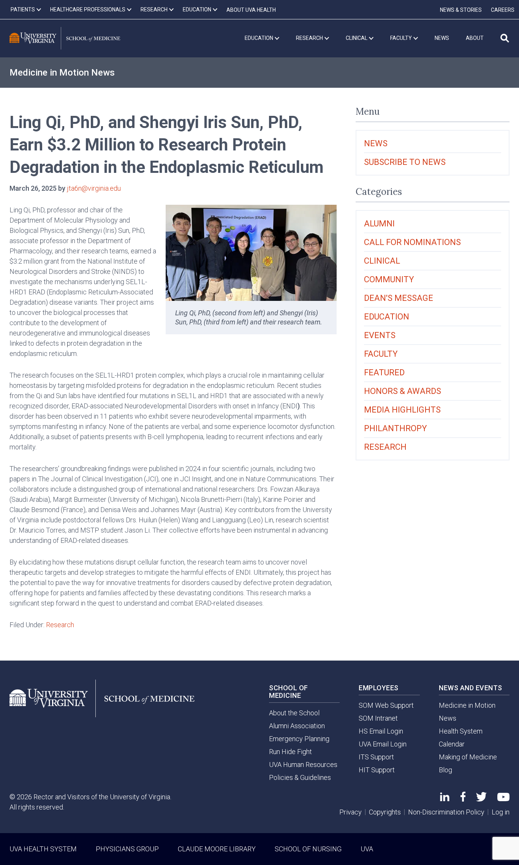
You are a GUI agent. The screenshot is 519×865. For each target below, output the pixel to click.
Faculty (381, 354)
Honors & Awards (402, 391)
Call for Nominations (412, 242)
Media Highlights (402, 409)
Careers (502, 10)
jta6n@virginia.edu (94, 188)
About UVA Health (251, 10)
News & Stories (461, 10)
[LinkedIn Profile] (445, 799)
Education (386, 316)
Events (380, 335)
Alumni (379, 223)
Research (60, 625)
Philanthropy (395, 428)
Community (389, 279)
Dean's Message (398, 298)
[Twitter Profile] (481, 799)
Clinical (382, 261)
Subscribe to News (405, 162)
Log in (501, 812)
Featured (384, 372)
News (376, 143)
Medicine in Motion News (62, 72)
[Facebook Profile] (462, 799)
